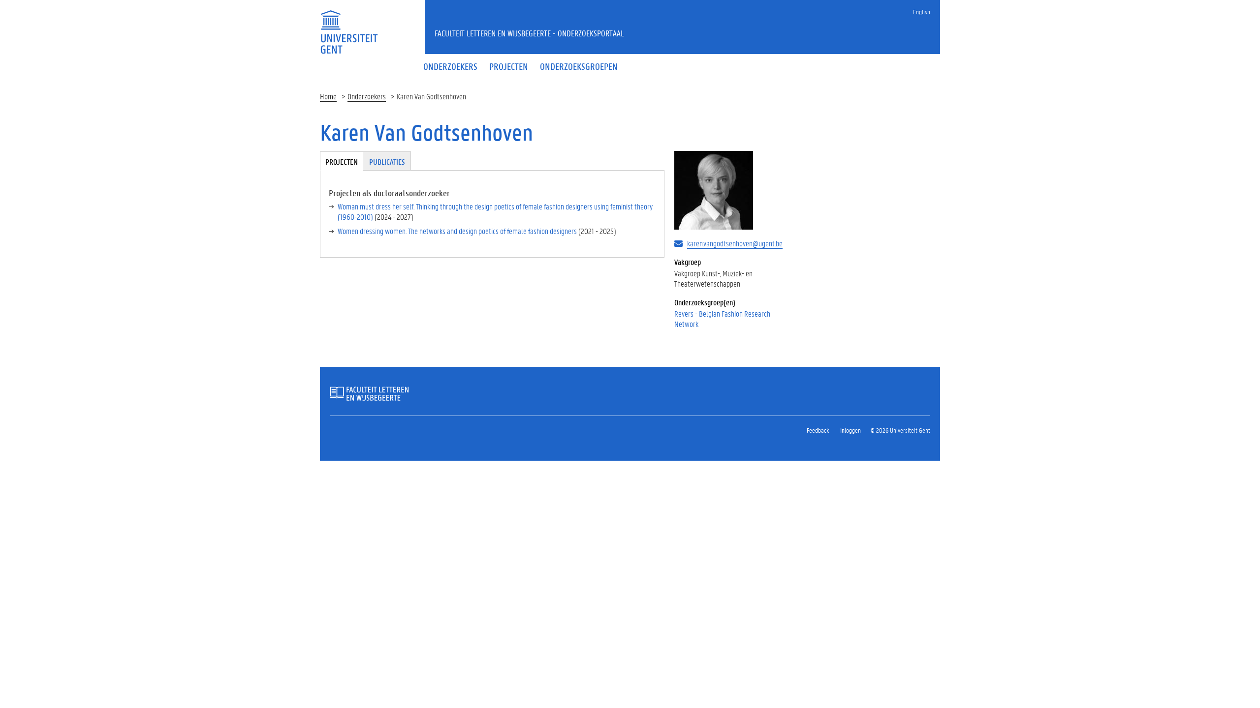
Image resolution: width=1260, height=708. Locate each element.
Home (328, 96)
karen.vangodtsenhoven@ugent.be (735, 243)
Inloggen (850, 430)
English (921, 11)
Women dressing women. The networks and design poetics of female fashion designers (457, 231)
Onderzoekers (366, 96)
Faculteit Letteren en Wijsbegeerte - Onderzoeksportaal (529, 33)
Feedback (818, 430)
